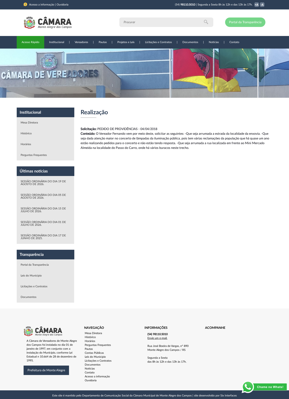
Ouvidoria (91, 380)
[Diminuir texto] (262, 4)
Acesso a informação (97, 376)
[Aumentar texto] (256, 4)
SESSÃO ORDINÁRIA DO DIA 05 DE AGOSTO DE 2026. (43, 196)
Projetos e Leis (125, 42)
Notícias (214, 42)
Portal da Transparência (245, 22)
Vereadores (81, 42)
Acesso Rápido (30, 42)
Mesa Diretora (29, 122)
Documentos (190, 42)
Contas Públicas (94, 353)
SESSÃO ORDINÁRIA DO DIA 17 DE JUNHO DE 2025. (43, 237)
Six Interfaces (228, 395)
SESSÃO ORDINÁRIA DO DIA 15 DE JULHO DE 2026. (43, 210)
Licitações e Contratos (158, 42)
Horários (26, 144)
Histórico (26, 133)
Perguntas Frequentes (34, 155)
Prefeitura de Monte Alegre (46, 370)
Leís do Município (31, 275)
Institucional (56, 42)
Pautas (103, 42)
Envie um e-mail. (157, 338)
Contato (234, 42)
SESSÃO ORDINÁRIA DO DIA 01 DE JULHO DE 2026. (43, 223)
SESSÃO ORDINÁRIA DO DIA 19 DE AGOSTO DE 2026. (43, 183)
